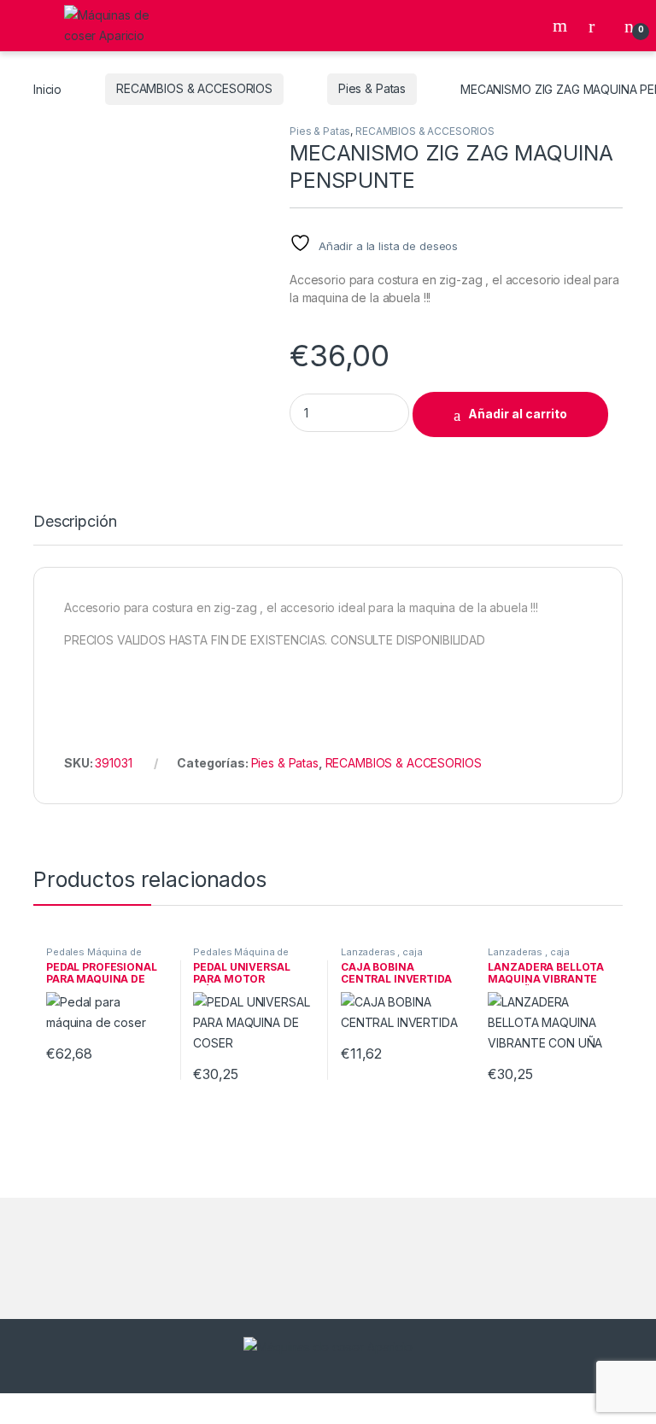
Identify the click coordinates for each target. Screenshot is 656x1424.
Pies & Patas (372, 88)
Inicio (47, 88)
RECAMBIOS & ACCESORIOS (194, 88)
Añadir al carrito (517, 413)
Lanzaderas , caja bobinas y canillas (383, 957)
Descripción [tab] (74, 522)
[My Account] (598, 25)
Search (562, 25)
